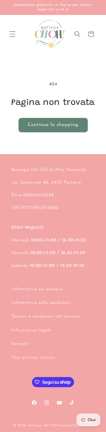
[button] (12, 34)
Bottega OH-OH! (43, 425)
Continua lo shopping (53, 125)
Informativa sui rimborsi (37, 289)
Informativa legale (31, 330)
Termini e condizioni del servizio (45, 316)
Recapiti (20, 344)
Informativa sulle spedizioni (40, 302)
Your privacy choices (33, 357)
